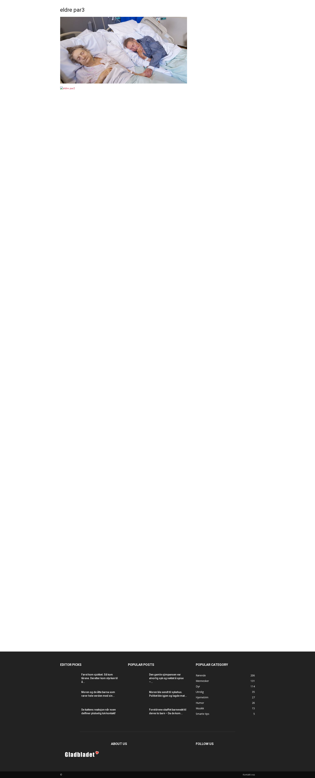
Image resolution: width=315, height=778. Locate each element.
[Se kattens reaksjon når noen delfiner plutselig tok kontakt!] (69, 714)
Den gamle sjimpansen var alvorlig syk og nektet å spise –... (166, 678)
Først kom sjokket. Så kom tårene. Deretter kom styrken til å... (99, 678)
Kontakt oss (249, 774)
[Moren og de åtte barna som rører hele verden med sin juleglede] (69, 696)
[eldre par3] (123, 82)
